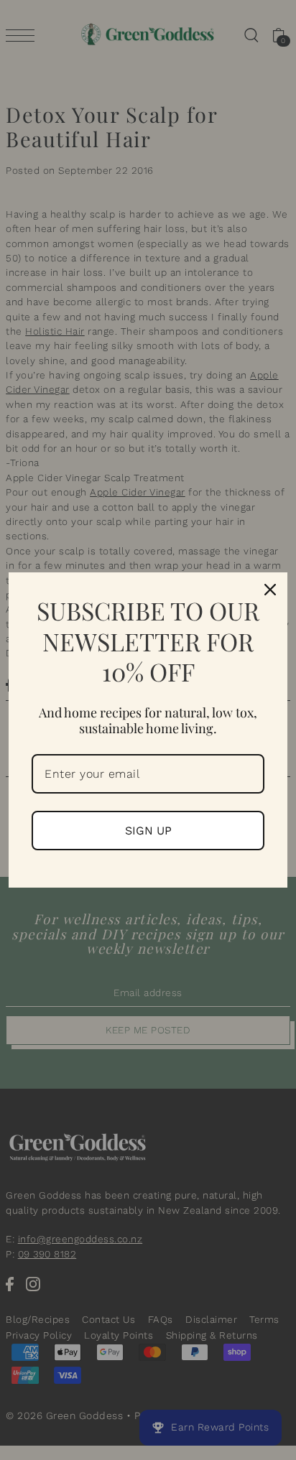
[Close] (270, 589)
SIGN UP (148, 830)
